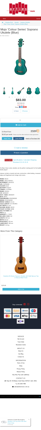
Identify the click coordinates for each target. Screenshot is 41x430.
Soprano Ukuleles (25, 22)
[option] (20, 57)
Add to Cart (21, 289)
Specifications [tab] (18, 160)
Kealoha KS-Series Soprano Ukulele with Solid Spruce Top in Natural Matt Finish (21, 276)
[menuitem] (20, 107)
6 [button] (24, 97)
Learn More (18, 138)
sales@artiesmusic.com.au (21, 386)
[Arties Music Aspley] (21, 8)
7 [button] (26, 97)
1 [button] (9, 97)
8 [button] (29, 97)
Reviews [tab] (16, 162)
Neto (40, 396)
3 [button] (15, 97)
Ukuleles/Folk (9, 22)
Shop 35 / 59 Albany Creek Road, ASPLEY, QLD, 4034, (21, 381)
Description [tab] (8, 160)
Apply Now (7, 138)
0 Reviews (25, 111)
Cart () (38, 18)
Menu (4, 18)
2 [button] (12, 97)
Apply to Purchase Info (33, 138)
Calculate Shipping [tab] (29, 160)
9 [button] (32, 97)
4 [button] (18, 97)
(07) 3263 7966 (21, 383)
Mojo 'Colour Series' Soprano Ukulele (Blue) (16, 24)
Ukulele (16, 22)
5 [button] (21, 97)
